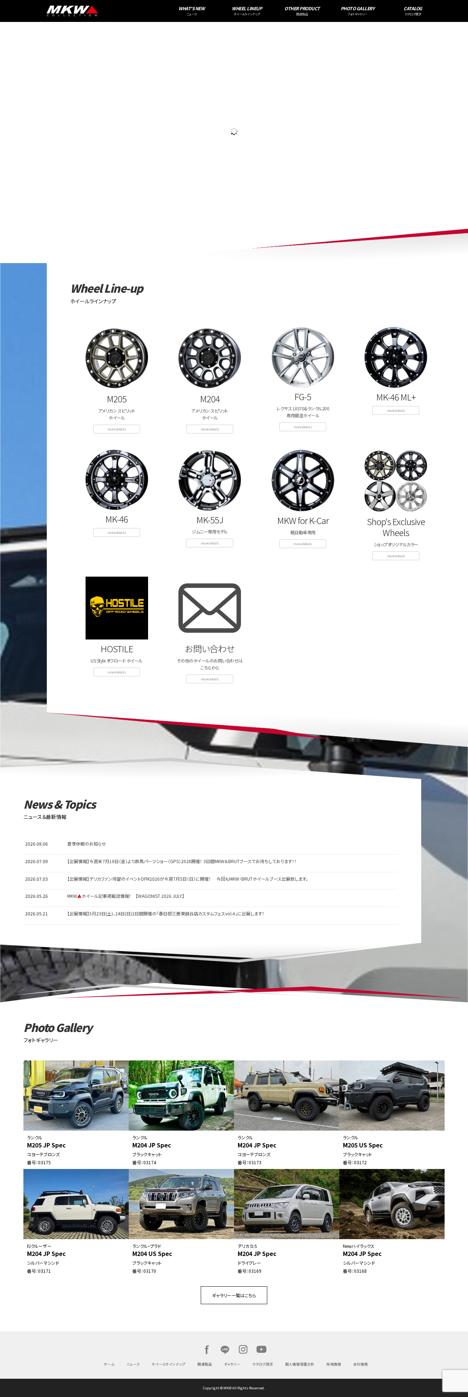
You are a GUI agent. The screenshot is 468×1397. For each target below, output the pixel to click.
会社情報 (360, 1364)
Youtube (261, 1349)
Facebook (206, 1349)
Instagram (243, 1349)
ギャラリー (232, 1364)
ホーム (109, 1364)
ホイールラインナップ (168, 1364)
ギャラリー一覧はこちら (234, 1295)
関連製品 (204, 1364)
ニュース (133, 1364)
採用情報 (334, 1364)
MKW (116, 11)
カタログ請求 (262, 1364)
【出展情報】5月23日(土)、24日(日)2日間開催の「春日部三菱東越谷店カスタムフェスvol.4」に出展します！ (165, 913)
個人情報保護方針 (299, 1364)
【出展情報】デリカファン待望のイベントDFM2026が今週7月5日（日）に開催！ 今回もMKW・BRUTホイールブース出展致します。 (187, 879)
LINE (225, 1349)
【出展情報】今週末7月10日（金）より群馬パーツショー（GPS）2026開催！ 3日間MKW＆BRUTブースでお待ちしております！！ (182, 861)
